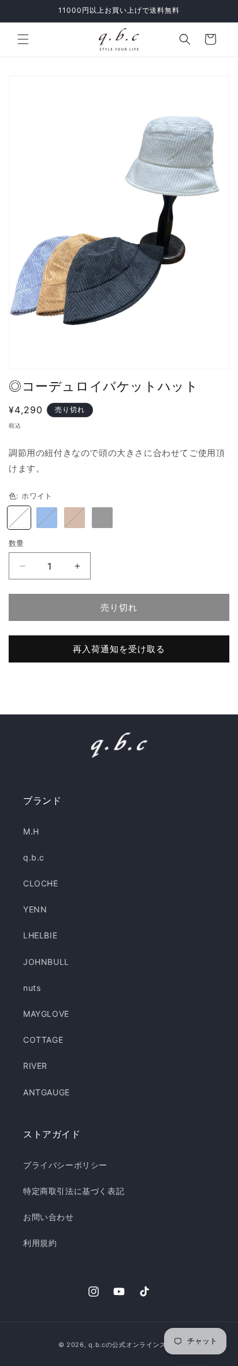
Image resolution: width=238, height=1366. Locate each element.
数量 (16, 543)
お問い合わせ (48, 1217)
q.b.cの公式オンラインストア (134, 1345)
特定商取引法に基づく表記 (73, 1191)
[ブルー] (46, 517)
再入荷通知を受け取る (119, 648)
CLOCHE (40, 883)
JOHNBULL (46, 962)
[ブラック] (102, 517)
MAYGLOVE (46, 1014)
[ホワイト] (19, 517)
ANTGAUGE (46, 1092)
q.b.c (33, 857)
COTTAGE (43, 1040)
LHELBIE (40, 935)
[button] (23, 39)
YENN (35, 909)
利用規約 (40, 1243)
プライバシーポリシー (65, 1165)
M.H (31, 831)
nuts (31, 988)
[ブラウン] (74, 517)
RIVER (35, 1066)
